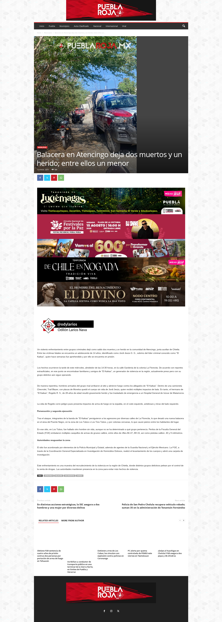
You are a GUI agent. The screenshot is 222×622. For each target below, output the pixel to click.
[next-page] (183, 520)
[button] (183, 26)
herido (79, 476)
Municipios (64, 26)
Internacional (112, 26)
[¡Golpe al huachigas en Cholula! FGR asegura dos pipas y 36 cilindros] (171, 537)
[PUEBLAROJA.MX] (111, 10)
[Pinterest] (54, 178)
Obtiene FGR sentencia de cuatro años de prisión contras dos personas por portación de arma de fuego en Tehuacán (50, 555)
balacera (58, 476)
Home (39, 33)
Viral (124, 26)
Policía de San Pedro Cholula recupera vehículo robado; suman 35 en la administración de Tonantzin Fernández (153, 506)
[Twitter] (47, 178)
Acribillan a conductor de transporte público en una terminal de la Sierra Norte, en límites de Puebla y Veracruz (80, 566)
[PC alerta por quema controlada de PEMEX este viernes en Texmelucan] (141, 537)
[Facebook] (40, 178)
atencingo (49, 476)
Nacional (97, 26)
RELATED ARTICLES (48, 520)
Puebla (52, 26)
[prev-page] (180, 520)
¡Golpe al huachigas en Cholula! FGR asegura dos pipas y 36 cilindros (170, 553)
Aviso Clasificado (81, 26)
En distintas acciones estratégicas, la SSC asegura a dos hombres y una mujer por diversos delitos (68, 506)
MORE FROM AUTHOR (72, 520)
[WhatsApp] (61, 178)
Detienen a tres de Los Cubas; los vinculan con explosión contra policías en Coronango (111, 554)
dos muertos (69, 476)
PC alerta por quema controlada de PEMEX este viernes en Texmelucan (140, 553)
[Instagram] (111, 611)
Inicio (41, 26)
